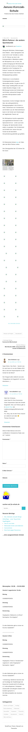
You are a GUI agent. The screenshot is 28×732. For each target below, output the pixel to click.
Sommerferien (8, 528)
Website (5, 478)
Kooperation (13, 711)
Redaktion (19, 46)
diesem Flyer (9, 407)
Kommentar (6, 439)
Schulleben (6, 714)
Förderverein (16, 708)
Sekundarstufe (14, 38)
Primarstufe (21, 711)
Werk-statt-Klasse (7, 717)
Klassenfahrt (6, 711)
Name (5, 463)
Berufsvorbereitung (8, 708)
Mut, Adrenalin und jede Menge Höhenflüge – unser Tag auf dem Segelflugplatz (12, 519)
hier (17, 142)
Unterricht (21, 714)
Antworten (5, 385)
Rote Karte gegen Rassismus (12, 530)
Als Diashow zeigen (14, 323)
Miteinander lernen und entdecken (13, 525)
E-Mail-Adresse (7, 470)
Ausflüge (17, 705)
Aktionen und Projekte (8, 333)
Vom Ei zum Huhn (9, 523)
